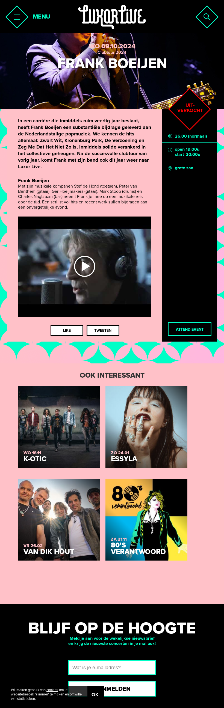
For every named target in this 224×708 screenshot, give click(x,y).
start (179, 154)
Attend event (190, 329)
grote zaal (184, 168)
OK (95, 695)
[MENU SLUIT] (15, 15)
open (180, 149)
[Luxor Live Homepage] (112, 16)
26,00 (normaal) (191, 136)
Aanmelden (112, 688)
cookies (52, 690)
